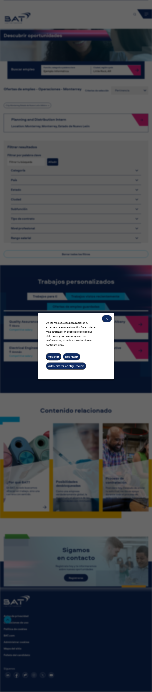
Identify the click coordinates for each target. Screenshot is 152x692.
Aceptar (53, 357)
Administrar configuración (66, 366)
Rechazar (71, 357)
